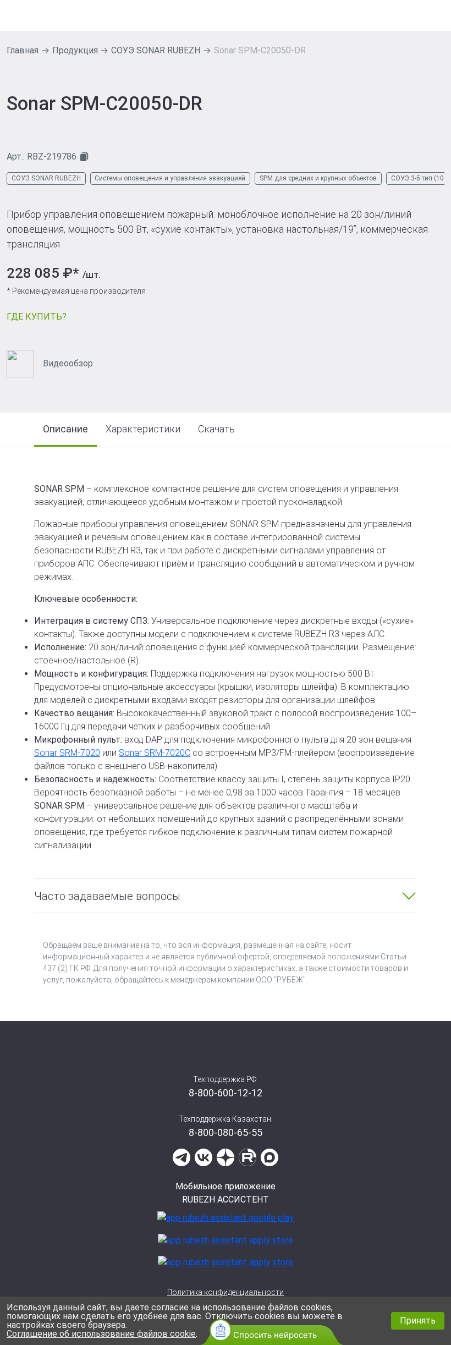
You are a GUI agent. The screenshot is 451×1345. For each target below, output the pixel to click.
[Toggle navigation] (437, 15)
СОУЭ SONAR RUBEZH (155, 50)
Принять (418, 1320)
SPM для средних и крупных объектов (318, 178)
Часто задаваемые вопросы (107, 896)
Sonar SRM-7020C (154, 753)
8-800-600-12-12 (225, 1093)
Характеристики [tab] (143, 429)
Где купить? (37, 316)
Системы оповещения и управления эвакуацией (170, 178)
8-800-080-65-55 (225, 1132)
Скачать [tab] (216, 429)
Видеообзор (68, 363)
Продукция (75, 50)
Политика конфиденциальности (225, 1292)
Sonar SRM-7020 (67, 753)
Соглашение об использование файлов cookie (101, 1333)
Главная (22, 50)
